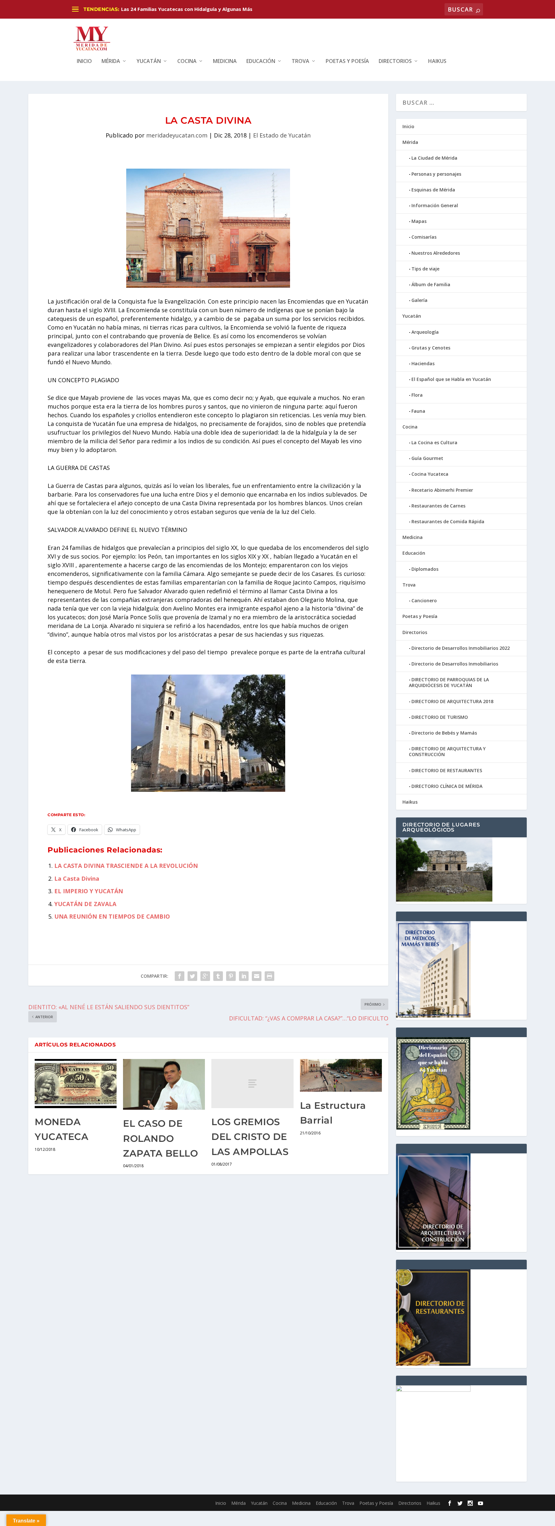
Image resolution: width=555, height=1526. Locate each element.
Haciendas (423, 363)
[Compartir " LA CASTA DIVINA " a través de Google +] (205, 976)
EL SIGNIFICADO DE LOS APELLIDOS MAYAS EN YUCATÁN (188, 9)
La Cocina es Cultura (434, 442)
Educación (260, 61)
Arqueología (425, 332)
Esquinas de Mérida (433, 190)
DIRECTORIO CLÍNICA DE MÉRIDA (446, 786)
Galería (419, 300)
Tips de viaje (425, 269)
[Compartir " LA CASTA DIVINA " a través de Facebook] (179, 976)
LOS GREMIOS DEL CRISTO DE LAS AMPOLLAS (249, 1136)
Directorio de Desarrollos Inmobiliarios (454, 664)
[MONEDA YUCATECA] (76, 1083)
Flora (417, 395)
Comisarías (423, 237)
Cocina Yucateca (429, 474)
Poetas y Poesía (347, 61)
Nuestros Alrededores (435, 253)
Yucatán (149, 61)
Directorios (395, 61)
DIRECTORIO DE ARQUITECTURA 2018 (452, 701)
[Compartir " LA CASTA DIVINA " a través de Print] (269, 976)
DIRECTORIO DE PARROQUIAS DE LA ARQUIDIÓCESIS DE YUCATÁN (449, 682)
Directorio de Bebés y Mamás (444, 733)
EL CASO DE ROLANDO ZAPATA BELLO (160, 1138)
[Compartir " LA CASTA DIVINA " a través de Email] (256, 976)
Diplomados (424, 569)
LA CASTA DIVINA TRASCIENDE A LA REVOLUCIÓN (126, 865)
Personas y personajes (436, 174)
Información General (434, 205)
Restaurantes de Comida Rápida (447, 521)
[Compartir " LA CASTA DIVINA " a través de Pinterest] (231, 976)
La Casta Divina (76, 878)
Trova (300, 61)
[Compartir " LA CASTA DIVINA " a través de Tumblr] (218, 976)
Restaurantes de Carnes (438, 506)
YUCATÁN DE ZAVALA (85, 904)
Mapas (419, 221)
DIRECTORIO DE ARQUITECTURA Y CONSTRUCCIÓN (447, 751)
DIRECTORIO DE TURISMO (439, 717)
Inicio (84, 61)
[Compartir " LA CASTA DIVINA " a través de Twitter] (192, 976)
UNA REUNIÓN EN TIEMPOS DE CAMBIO (112, 916)
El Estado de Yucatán (282, 135)
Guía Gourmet (427, 458)
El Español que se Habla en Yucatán (451, 379)
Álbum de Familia (430, 284)
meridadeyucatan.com (176, 135)
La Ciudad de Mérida (434, 158)
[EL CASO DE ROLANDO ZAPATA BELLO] (164, 1084)
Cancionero (424, 600)
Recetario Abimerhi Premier (442, 490)
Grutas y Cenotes (430, 348)
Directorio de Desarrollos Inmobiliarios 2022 (460, 648)
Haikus (437, 61)
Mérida (110, 61)
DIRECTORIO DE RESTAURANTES (446, 770)
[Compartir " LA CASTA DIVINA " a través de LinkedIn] (243, 976)
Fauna (418, 411)
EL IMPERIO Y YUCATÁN (88, 891)
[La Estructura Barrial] (341, 1075)
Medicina (225, 61)
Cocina (187, 61)
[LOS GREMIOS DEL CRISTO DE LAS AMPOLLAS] (252, 1083)
